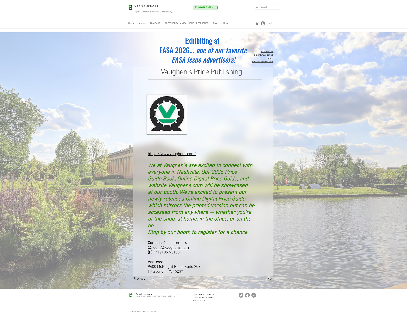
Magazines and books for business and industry (153, 12)
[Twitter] (241, 295)
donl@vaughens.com (171, 247)
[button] (257, 23)
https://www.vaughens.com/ (172, 154)
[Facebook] (247, 295)
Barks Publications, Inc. (145, 294)
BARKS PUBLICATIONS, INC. (146, 6)
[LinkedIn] (253, 295)
